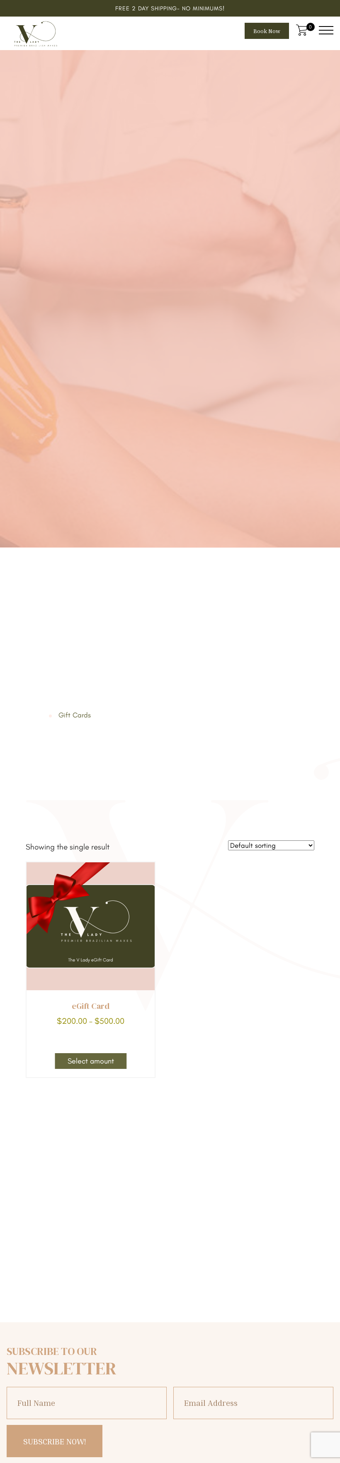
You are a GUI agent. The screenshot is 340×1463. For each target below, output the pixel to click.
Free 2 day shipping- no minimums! (170, 8)
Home (37, 715)
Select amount (91, 1062)
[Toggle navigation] (326, 30)
